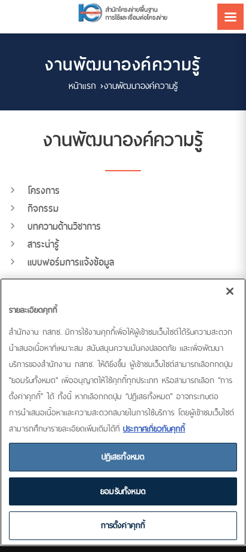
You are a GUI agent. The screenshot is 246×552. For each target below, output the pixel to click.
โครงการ (43, 190)
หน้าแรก (82, 85)
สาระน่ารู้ (43, 244)
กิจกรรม (43, 208)
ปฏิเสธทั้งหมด (123, 456)
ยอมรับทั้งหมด (123, 491)
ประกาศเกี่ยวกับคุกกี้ (154, 428)
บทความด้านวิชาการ (64, 226)
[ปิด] (230, 291)
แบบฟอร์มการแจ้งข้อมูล (70, 262)
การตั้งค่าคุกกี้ (123, 525)
